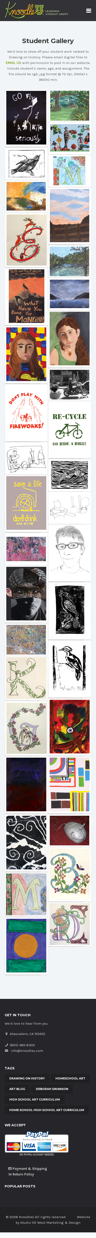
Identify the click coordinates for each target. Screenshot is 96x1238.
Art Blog (17, 1089)
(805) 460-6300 (22, 1045)
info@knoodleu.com (27, 1051)
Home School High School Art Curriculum (46, 1110)
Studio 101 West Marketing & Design (50, 1222)
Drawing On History (27, 1078)
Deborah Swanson (52, 1089)
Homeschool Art (70, 1078)
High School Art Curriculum (34, 1099)
